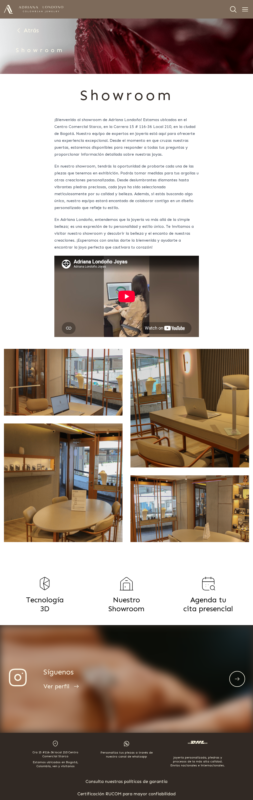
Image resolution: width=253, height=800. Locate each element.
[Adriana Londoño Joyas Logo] (8, 9)
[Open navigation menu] (245, 9)
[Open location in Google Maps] (55, 743)
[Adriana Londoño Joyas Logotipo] (41, 9)
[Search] (233, 9)
